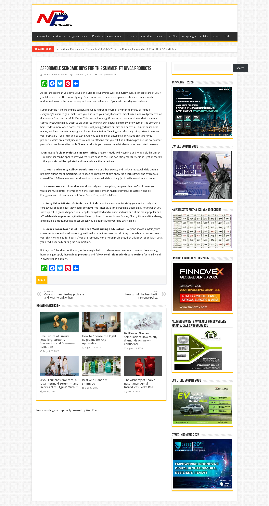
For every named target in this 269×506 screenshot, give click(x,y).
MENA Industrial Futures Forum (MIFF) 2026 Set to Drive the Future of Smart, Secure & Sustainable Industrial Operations (120, 49)
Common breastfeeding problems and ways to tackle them (64, 294)
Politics (204, 36)
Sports (216, 36)
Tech (227, 36)
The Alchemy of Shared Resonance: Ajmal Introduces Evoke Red (139, 383)
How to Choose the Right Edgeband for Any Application (99, 339)
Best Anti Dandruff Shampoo (94, 381)
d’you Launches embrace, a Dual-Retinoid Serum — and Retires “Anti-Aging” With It (59, 383)
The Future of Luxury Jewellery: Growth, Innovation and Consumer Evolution (58, 341)
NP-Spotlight (189, 36)
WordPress (92, 410)
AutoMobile (42, 36)
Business (58, 36)
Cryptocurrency (78, 36)
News (159, 36)
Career (130, 36)
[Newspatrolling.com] (54, 17)
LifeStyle (95, 36)
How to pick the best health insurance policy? (142, 294)
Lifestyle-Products (107, 74)
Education (146, 36)
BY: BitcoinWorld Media (55, 74)
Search (240, 68)
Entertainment (114, 36)
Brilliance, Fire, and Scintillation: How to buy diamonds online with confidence (140, 339)
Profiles (173, 36)
